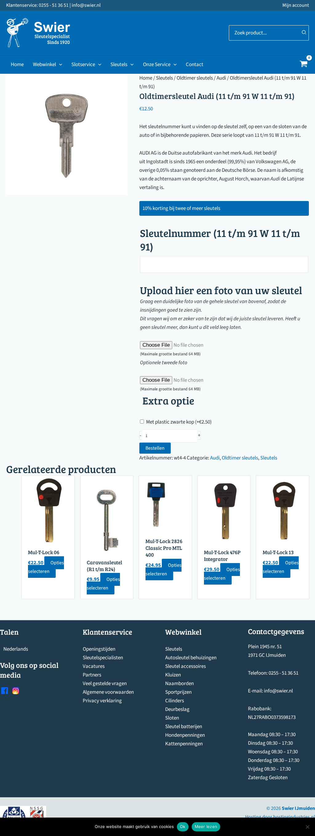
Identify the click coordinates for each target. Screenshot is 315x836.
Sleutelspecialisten (103, 657)
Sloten (172, 718)
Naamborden (179, 683)
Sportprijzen (178, 692)
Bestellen (155, 448)
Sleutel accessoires (185, 666)
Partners (92, 675)
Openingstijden (99, 649)
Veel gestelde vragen (105, 683)
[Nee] (307, 827)
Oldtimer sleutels (195, 78)
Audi (221, 78)
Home (17, 64)
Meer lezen (206, 826)
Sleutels (118, 64)
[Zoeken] (304, 33)
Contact (194, 64)
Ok (182, 826)
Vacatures (94, 666)
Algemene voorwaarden (108, 692)
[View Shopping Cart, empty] (303, 64)
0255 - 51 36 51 (283, 673)
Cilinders (174, 700)
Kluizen (173, 675)
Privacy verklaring (102, 700)
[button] (59, 64)
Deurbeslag (177, 709)
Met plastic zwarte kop (179, 422)
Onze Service (156, 64)
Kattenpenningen (184, 743)
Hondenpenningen (185, 735)
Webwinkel (44, 64)
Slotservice (83, 64)
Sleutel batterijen (183, 726)
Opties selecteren (46, 567)
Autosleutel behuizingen (191, 657)
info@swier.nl (278, 691)
